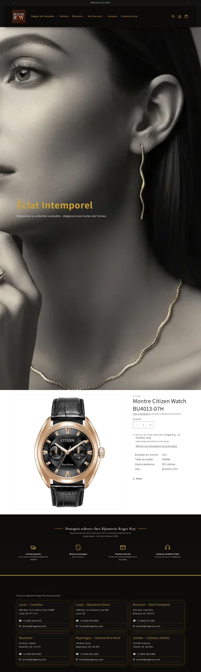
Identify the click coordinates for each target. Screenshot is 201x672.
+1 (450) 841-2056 (87, 654)
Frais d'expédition (141, 414)
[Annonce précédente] (13, 3)
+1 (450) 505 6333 (30, 620)
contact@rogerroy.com (32, 626)
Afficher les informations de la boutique (156, 446)
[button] (44, 16)
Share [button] (139, 478)
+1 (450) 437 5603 (30, 654)
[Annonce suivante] (188, 3)
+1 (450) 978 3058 (87, 620)
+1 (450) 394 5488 (144, 654)
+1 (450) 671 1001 (144, 620)
